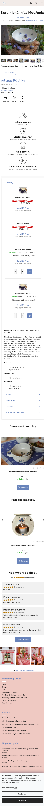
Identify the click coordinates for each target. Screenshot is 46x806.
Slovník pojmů (7, 703)
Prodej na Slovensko (9, 700)
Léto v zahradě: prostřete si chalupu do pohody (19, 761)
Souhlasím (22, 801)
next (43, 446)
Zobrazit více (23, 640)
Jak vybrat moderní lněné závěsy (14, 721)
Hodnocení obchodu (23, 572)
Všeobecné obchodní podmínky (13, 695)
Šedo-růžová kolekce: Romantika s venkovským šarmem (22, 766)
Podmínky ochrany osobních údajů (14, 697)
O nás (4, 684)
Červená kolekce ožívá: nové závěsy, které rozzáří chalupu (20, 749)
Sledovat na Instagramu (25, 670)
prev (2, 446)
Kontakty (5, 687)
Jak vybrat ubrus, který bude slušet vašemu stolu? (20, 724)
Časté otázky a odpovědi (11, 718)
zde (15, 788)
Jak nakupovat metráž (10, 727)
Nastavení (22, 794)
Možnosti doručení (7, 90)
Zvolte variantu (8, 72)
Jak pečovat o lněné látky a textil (14, 730)
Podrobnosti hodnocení (34, 21)
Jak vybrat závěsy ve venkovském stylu (16, 734)
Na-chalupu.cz (23, 17)
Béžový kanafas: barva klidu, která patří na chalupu (20, 755)
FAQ (3, 690)
